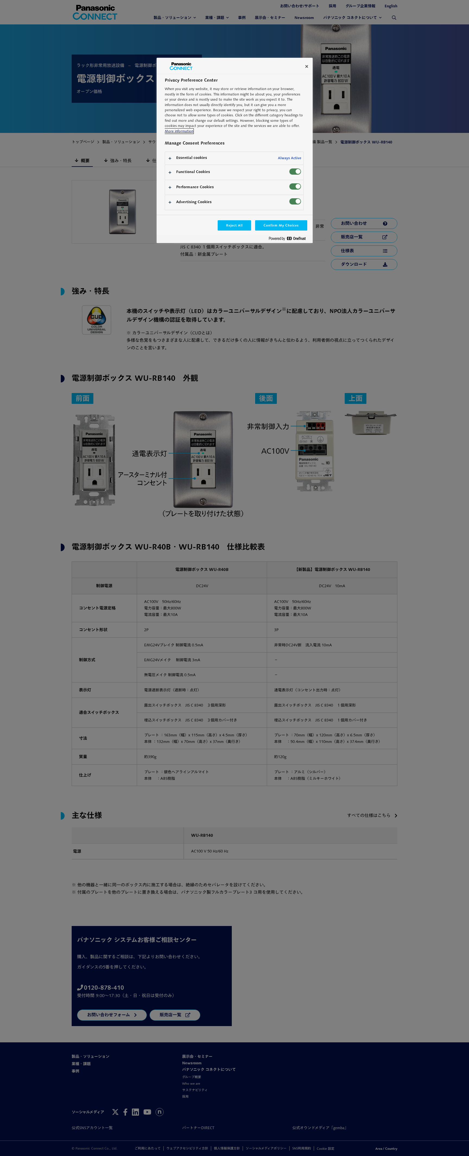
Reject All (234, 225)
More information (179, 131)
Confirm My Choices (281, 225)
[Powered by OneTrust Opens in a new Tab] (289, 239)
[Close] (307, 66)
